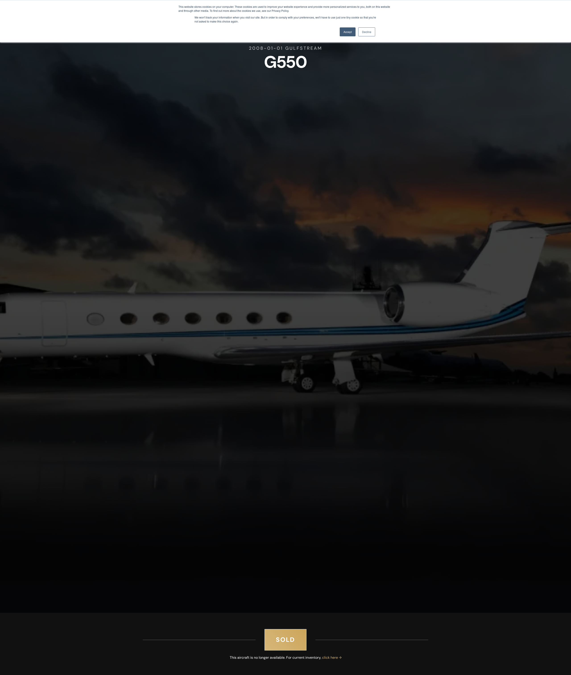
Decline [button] (366, 32)
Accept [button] (347, 32)
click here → (331, 657)
